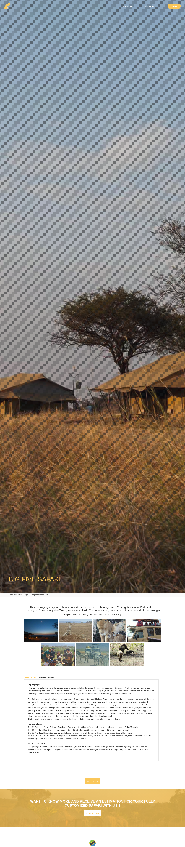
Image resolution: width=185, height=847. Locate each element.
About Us (128, 6)
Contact (174, 6)
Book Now (92, 781)
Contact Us (92, 813)
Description (30, 677)
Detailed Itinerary (46, 677)
